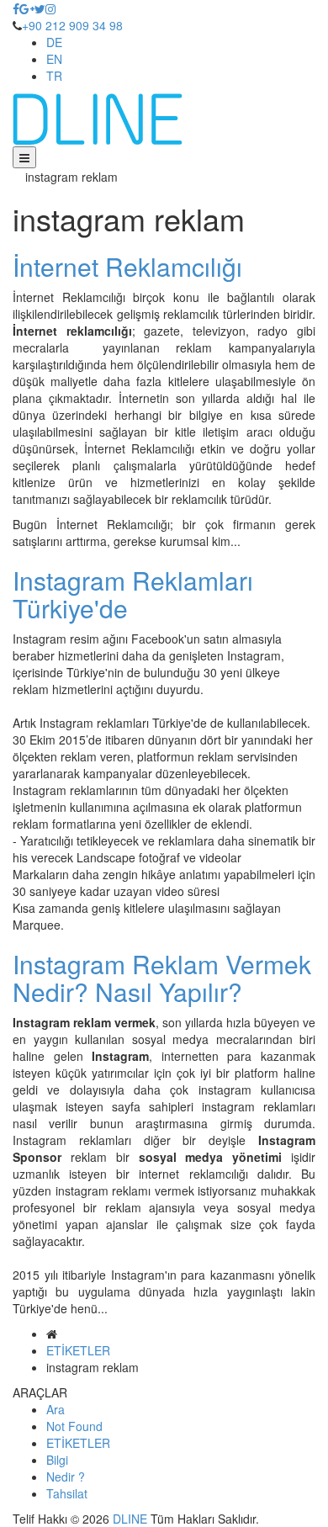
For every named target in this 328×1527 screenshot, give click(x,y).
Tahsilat (66, 1493)
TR (54, 75)
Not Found (74, 1426)
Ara (55, 1409)
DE (54, 42)
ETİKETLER (78, 1350)
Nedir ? (65, 1476)
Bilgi (57, 1459)
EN (54, 58)
